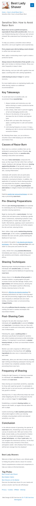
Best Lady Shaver (18, 5)
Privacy (4, 490)
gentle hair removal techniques (17, 194)
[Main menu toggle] (32, 5)
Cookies (10, 490)
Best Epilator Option (8, 477)
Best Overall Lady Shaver (10, 474)
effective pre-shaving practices (18, 292)
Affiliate (16, 490)
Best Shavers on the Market (10, 480)
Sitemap (22, 490)
